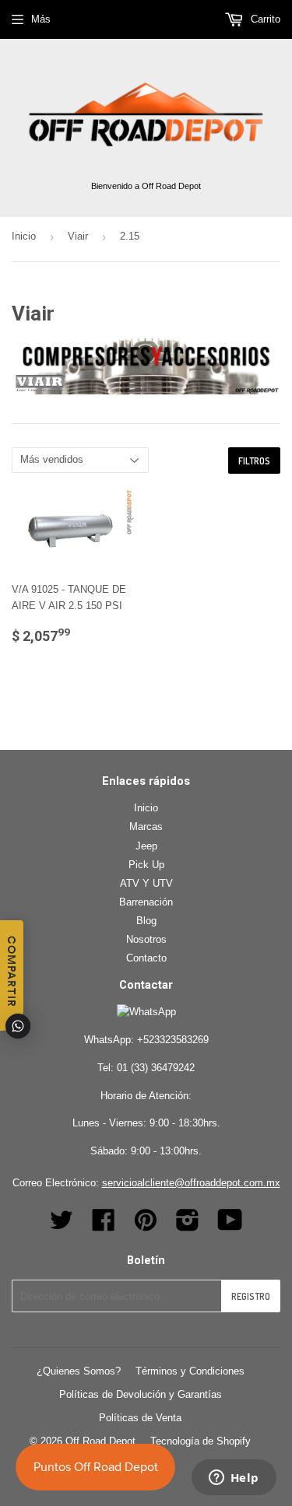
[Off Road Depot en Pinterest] (145, 1225)
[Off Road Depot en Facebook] (103, 1225)
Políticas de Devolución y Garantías (140, 1394)
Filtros (254, 461)
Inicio (24, 236)
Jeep (146, 846)
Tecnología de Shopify (200, 1441)
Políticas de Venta (140, 1418)
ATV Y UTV (146, 883)
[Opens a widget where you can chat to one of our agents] (233, 1478)
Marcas (146, 826)
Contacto (146, 958)
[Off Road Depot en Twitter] (61, 1225)
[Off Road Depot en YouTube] (230, 1225)
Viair (78, 236)
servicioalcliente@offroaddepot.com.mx (191, 1183)
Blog (146, 920)
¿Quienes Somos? (79, 1371)
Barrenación (146, 902)
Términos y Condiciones (190, 1371)
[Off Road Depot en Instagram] (187, 1225)
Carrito (264, 19)
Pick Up (146, 864)
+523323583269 (173, 1039)
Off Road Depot (100, 1441)
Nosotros (146, 939)
